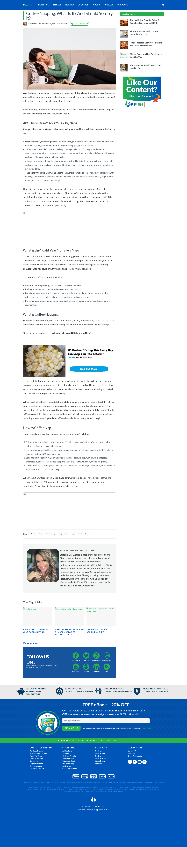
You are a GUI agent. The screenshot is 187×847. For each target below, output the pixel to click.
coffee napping (50, 534)
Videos (96, 5)
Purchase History (36, 751)
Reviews (98, 764)
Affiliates (131, 753)
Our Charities (100, 758)
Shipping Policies (36, 758)
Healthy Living (68, 764)
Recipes (69, 5)
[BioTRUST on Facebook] (130, 762)
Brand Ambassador (135, 756)
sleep (86, 534)
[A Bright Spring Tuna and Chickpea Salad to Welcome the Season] (69, 616)
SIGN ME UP (71, 728)
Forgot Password (36, 764)
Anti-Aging (66, 766)
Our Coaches (100, 753)
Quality (98, 756)
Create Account (36, 766)
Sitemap (81, 810)
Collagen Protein (69, 756)
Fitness (57, 5)
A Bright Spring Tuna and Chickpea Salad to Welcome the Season (69, 632)
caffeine (32, 534)
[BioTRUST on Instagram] (135, 762)
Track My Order (36, 756)
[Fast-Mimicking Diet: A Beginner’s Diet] (101, 616)
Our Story (99, 751)
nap (66, 534)
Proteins (65, 753)
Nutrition (43, 5)
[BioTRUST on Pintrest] (144, 762)
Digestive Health (69, 761)
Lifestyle (83, 5)
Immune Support (68, 758)
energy (60, 534)
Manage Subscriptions (38, 753)
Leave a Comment (80, 24)
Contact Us (132, 751)
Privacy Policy (147, 728)
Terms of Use (103, 810)
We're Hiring (100, 761)
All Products (67, 751)
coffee (40, 534)
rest (80, 534)
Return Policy (35, 761)
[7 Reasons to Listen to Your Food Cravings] (37, 616)
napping (73, 534)
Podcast (108, 5)
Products (122, 5)
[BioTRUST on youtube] (140, 762)
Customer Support (37, 769)
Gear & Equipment (69, 769)
